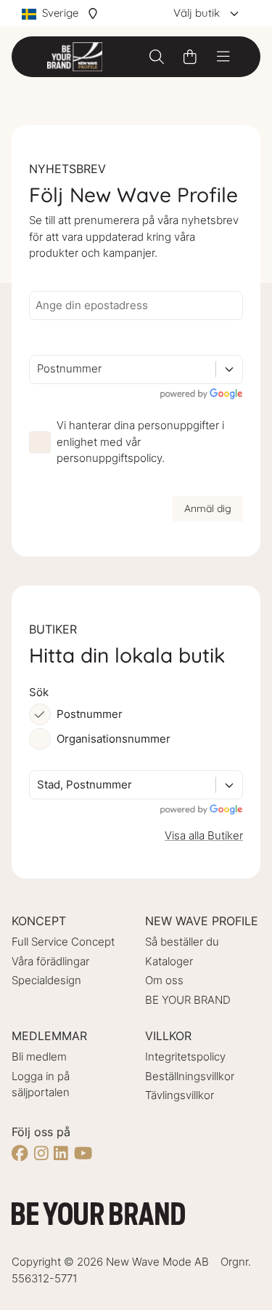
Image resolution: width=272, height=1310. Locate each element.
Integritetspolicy (185, 1056)
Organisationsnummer (113, 739)
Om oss (164, 980)
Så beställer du (182, 941)
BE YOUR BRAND (188, 1000)
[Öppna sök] (156, 57)
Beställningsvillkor (189, 1076)
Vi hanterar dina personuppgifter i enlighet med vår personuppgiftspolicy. (140, 441)
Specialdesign (46, 980)
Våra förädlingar (50, 961)
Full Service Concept (63, 941)
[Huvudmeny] (223, 57)
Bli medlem (39, 1056)
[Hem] (75, 56)
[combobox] (38, 369)
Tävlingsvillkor (179, 1095)
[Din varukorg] (190, 57)
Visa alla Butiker (204, 835)
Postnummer (90, 714)
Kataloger (169, 961)
